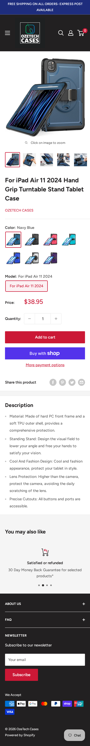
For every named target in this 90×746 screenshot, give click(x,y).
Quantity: (13, 318)
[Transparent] (32, 258)
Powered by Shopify (20, 735)
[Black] (32, 240)
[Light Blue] (69, 240)
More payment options (45, 365)
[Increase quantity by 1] (56, 318)
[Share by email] (81, 382)
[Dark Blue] (13, 258)
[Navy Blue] (13, 240)
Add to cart (45, 337)
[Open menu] (7, 33)
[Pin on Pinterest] (62, 382)
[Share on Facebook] (53, 382)
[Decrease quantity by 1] (29, 318)
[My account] (70, 33)
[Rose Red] (50, 240)
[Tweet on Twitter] (72, 382)
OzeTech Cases (19, 210)
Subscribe (21, 674)
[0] (81, 33)
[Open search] (61, 33)
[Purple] (50, 258)
